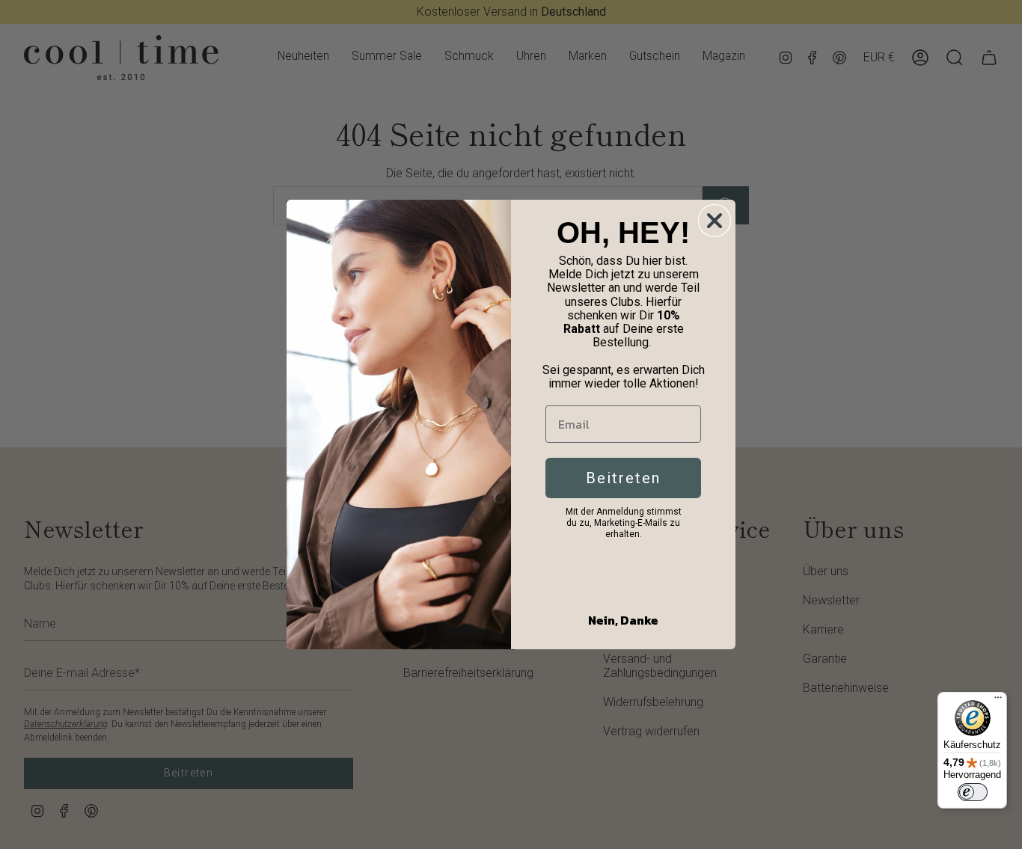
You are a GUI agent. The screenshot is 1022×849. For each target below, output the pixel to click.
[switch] (973, 792)
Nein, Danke (623, 620)
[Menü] (998, 701)
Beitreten (623, 478)
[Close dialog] (714, 221)
